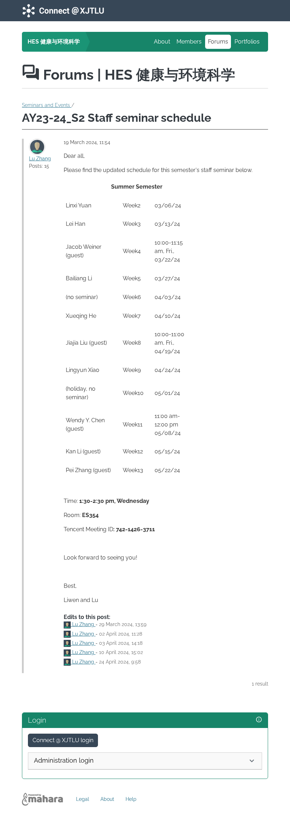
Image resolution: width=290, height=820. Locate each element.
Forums (218, 41)
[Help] (259, 720)
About (162, 41)
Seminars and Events (46, 105)
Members (189, 41)
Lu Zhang (40, 158)
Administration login (64, 760)
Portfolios (247, 41)
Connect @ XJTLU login (63, 740)
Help (131, 799)
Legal (82, 799)
